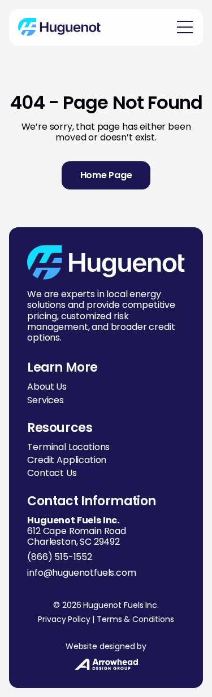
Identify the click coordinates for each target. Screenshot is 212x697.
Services (45, 400)
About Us (47, 386)
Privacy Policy (64, 619)
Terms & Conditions (135, 619)
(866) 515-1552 (59, 556)
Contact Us (51, 472)
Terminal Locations (68, 446)
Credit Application (66, 459)
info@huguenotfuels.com (81, 572)
